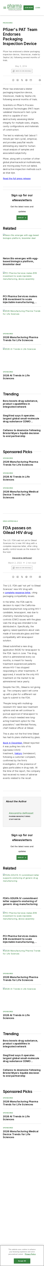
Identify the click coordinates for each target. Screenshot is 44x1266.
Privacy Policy (30, 1254)
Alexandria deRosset (22, 558)
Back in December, (13, 743)
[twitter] (22, 80)
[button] (5, 8)
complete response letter (18, 592)
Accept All (22, 1261)
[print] (40, 80)
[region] (22, 1255)
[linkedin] (17, 80)
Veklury (18, 753)
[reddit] (26, 80)
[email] (31, 80)
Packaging (7, 23)
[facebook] (13, 80)
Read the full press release (17, 178)
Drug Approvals (10, 521)
